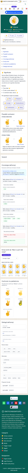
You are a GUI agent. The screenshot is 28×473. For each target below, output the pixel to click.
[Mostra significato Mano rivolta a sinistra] (17, 272)
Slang (20, 107)
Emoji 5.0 (13, 194)
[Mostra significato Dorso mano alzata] (10, 266)
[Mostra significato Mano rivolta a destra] (10, 272)
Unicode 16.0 (20, 179)
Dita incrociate (20, 144)
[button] (24, 1)
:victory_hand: (8, 367)
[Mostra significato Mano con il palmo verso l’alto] (24, 272)
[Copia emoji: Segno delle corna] (20, 122)
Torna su (14, 398)
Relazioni (17, 99)
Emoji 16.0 (13, 179)
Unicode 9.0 (19, 209)
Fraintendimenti (19, 103)
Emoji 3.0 (13, 209)
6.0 (3, 333)
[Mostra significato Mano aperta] (17, 266)
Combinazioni (9, 107)
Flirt (9, 99)
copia (12, 35)
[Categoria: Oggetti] (22, 9)
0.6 (3, 341)
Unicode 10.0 (19, 194)
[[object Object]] (25, 4)
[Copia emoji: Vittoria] (7, 122)
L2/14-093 (5, 390)
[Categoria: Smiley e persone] (1, 9)
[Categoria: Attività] (14, 9)
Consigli (7, 103)
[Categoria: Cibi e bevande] (10, 9)
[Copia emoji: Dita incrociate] (20, 140)
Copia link (15, 407)
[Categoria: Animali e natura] (5, 9)
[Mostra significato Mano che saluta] (4, 266)
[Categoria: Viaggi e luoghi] (18, 9)
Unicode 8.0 (19, 226)
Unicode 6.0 (6, 174)
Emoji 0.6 (22, 174)
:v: (4, 375)
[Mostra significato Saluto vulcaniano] (4, 272)
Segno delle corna (20, 126)
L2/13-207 (5, 385)
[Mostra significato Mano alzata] (24, 266)
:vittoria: (6, 359)
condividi (20, 35)
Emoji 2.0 (13, 226)
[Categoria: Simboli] (26, 9)
